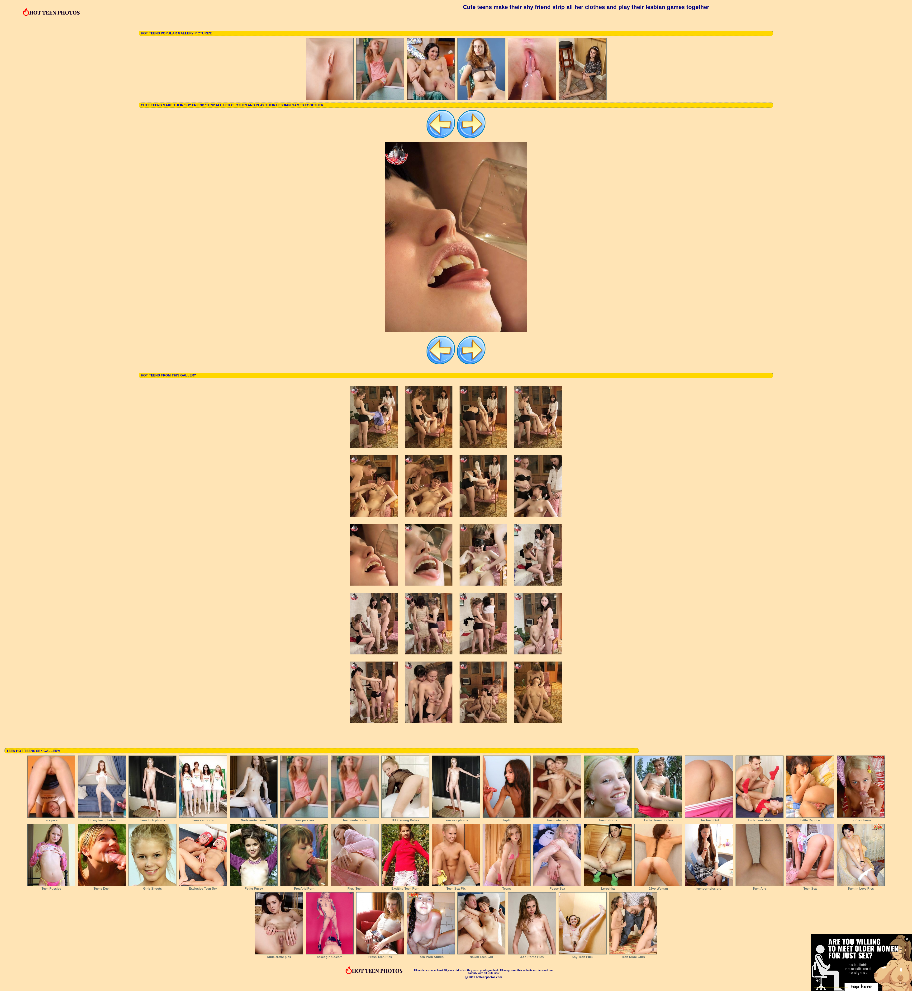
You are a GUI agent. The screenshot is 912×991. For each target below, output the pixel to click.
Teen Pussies (51, 888)
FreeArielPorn (304, 888)
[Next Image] (471, 138)
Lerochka (608, 888)
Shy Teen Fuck (582, 957)
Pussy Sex (557, 888)
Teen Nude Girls (633, 957)
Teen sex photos (456, 820)
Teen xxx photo (203, 820)
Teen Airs (759, 888)
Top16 (506, 820)
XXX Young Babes (405, 820)
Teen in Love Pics (861, 888)
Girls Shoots (152, 888)
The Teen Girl (709, 820)
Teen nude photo (354, 820)
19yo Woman (658, 888)
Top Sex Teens (860, 820)
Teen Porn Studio (431, 957)
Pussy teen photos (102, 820)
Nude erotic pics (279, 957)
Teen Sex (810, 888)
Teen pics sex (304, 820)
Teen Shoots (608, 820)
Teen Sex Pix (456, 888)
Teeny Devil (102, 888)
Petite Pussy (254, 888)
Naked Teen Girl (481, 957)
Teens (506, 888)
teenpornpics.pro (709, 888)
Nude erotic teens (253, 820)
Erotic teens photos (658, 820)
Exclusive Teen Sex (203, 888)
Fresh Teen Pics (380, 957)
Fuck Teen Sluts (759, 820)
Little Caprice (810, 820)
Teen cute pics (557, 820)
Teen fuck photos (152, 820)
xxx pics (51, 820)
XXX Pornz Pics (532, 957)
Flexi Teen (354, 888)
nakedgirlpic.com (329, 957)
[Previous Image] (441, 138)
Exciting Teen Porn (405, 888)
